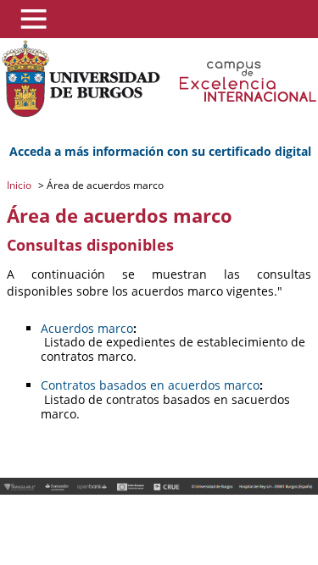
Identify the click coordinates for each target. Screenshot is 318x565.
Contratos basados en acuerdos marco (150, 385)
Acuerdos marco (87, 328)
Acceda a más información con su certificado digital (160, 151)
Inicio (20, 185)
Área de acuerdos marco (104, 185)
